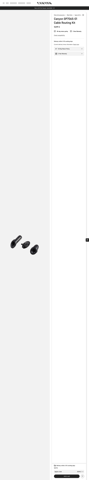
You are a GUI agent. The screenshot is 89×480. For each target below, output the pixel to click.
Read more (76, 44)
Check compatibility (59, 35)
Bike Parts (69, 15)
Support (29, 3)
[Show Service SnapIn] (87, 240)
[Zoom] (25, 246)
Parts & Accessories (59, 15)
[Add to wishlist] (82, 476)
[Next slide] (83, 15)
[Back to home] (44, 3)
